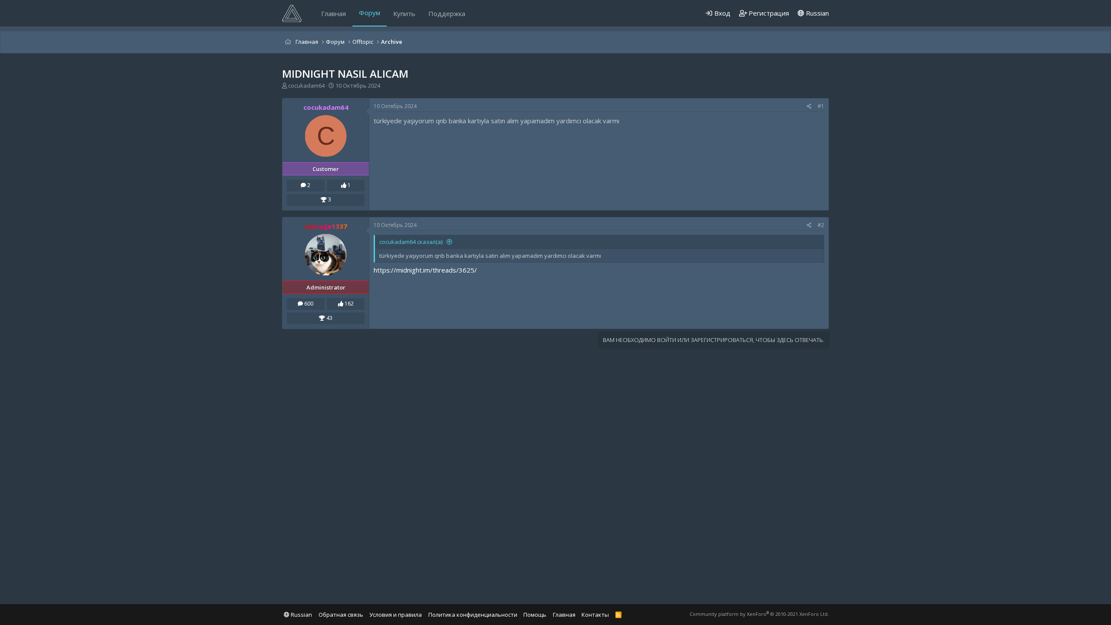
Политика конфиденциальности (472, 614)
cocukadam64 (306, 85)
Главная (333, 13)
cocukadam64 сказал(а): (411, 242)
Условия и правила (395, 614)
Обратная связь (341, 614)
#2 (821, 225)
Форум (369, 12)
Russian (816, 13)
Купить (404, 13)
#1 (821, 106)
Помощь (534, 614)
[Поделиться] (809, 107)
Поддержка (446, 13)
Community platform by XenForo (759, 614)
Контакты (595, 614)
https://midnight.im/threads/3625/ (425, 270)
